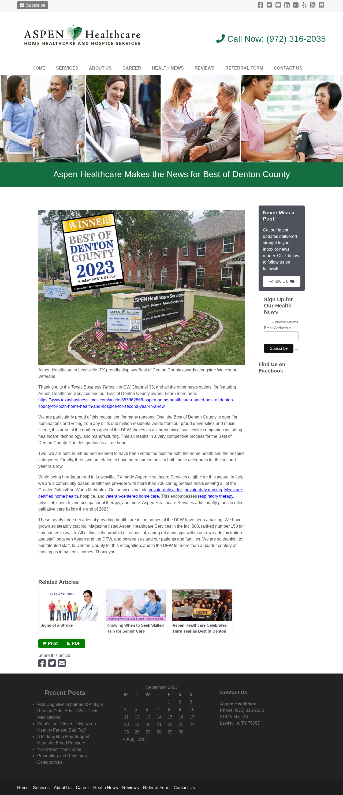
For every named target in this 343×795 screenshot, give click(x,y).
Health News (168, 68)
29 (170, 732)
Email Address (277, 327)
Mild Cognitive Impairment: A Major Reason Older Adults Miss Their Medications (70, 711)
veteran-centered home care (132, 496)
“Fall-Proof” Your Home (59, 749)
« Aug (128, 739)
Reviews (205, 68)
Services (67, 68)
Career (131, 68)
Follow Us (278, 281)
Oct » (142, 739)
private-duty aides (165, 490)
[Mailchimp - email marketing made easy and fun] (296, 354)
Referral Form (244, 68)
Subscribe (35, 5)
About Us (100, 68)
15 (170, 717)
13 (148, 717)
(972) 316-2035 (296, 39)
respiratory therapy (215, 496)
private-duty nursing (203, 490)
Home (38, 68)
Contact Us (288, 68)
